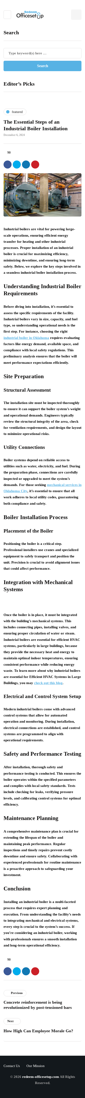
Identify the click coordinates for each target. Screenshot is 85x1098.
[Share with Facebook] (8, 165)
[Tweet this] (17, 165)
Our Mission (35, 1066)
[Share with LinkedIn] (26, 165)
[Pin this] (35, 165)
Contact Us (12, 1066)
